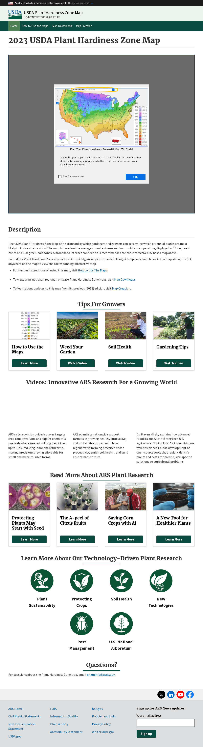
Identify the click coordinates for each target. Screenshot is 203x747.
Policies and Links (104, 716)
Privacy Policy (101, 724)
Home (14, 26)
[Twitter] (161, 694)
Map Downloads (62, 26)
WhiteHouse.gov (103, 732)
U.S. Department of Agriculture (42, 16)
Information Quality (64, 716)
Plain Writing (59, 724)
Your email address (149, 715)
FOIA (53, 709)
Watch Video (77, 363)
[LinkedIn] (171, 694)
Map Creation (84, 26)
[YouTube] (180, 694)
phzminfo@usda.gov (101, 675)
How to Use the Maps (35, 26)
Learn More (29, 363)
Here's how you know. (79, 2)
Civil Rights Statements (24, 716)
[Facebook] (190, 694)
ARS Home (15, 709)
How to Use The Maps (92, 270)
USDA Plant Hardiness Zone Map (53, 12)
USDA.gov (14, 736)
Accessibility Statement (66, 732)
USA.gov (97, 709)
